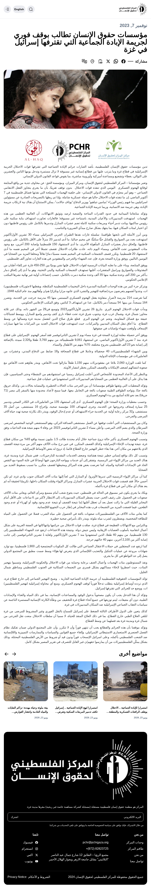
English (19, 9)
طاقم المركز (135, 848)
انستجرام (32, 848)
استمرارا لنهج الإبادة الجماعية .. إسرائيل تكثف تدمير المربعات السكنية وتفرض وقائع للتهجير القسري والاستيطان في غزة (75, 710)
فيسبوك (32, 842)
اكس (32, 854)
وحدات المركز (134, 842)
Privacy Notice (17, 876)
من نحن (138, 854)
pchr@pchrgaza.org (95, 842)
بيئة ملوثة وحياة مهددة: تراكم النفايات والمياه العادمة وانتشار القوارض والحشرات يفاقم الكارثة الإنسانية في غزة (26, 710)
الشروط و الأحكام (39, 876)
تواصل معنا (136, 861)
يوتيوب (32, 861)
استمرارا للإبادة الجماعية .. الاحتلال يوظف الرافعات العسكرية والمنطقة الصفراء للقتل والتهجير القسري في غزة (126, 710)
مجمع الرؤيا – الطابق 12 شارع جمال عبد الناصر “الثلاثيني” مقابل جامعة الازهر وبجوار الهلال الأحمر (78, 857)
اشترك (14, 816)
